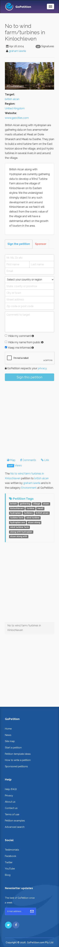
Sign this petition (29, 377)
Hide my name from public (24, 342)
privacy (42, 368)
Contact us (11, 808)
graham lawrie (17, 51)
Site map (10, 741)
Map (12, 460)
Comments (29, 460)
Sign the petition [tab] (19, 243)
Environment (29, 487)
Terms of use (12, 814)
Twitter (8, 862)
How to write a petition (18, 760)
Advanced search (15, 826)
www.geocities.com (17, 117)
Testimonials (12, 849)
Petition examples (15, 820)
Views (15, 465)
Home (8, 728)
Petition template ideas (17, 753)
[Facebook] (15, 925)
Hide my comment (19, 336)
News (8, 735)
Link (46, 460)
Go (32, 911)
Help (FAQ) (11, 789)
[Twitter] (8, 925)
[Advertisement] (29, 416)
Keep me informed (19, 347)
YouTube (10, 868)
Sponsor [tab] (40, 243)
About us (10, 801)
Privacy (9, 795)
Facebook (10, 856)
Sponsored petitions (16, 766)
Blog (7, 874)
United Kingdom (15, 108)
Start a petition (13, 747)
